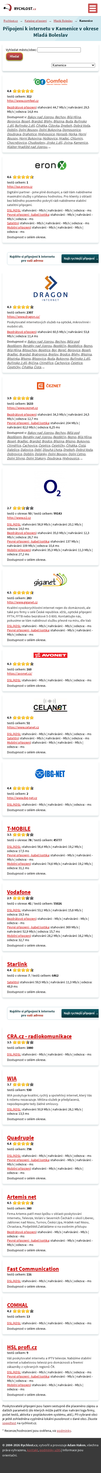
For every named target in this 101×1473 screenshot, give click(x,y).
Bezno (87, 346)
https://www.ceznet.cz (22, 408)
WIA (12, 1078)
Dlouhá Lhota (52, 450)
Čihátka (41, 125)
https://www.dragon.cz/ (23, 316)
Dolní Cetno (76, 454)
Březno (26, 358)
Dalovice (26, 450)
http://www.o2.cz (19, 518)
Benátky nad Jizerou (37, 346)
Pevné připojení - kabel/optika (28, 214)
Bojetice (44, 350)
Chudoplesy (36, 142)
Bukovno (62, 358)
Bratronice (39, 354)
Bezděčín (59, 346)
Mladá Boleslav (63, 21)
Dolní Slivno (16, 458)
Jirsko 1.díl (54, 142)
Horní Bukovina (30, 138)
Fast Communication (33, 1268)
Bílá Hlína (74, 117)
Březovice (39, 358)
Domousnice (71, 130)
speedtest (9, 1423)
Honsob (61, 134)
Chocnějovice (17, 142)
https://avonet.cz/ (19, 673)
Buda (69, 121)
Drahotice (29, 134)
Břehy (48, 121)
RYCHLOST (25, 8)
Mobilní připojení (19, 227)
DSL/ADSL (14, 210)
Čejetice (76, 363)
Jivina (67, 142)
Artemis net (21, 1196)
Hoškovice (50, 138)
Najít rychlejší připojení (79, 258)
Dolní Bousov (28, 130)
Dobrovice (14, 454)
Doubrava (14, 134)
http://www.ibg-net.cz (22, 798)
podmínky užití (49, 1450)
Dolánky (41, 454)
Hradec (64, 138)
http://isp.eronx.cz (19, 186)
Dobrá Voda (81, 125)
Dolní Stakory (36, 458)
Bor (53, 350)
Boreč (62, 350)
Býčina (33, 363)
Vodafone (19, 892)
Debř (37, 450)
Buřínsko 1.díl (80, 358)
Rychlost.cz (11, 21)
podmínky (64, 1430)
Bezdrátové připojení (21, 107)
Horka (72, 134)
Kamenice (81, 142)
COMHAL (17, 1305)
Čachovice (61, 363)
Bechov (60, 117)
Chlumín (76, 138)
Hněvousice (46, 134)
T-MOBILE (19, 828)
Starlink (17, 964)
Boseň (25, 121)
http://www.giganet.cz (22, 602)
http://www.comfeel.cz (23, 101)
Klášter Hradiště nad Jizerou (27, 147)
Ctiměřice (46, 363)
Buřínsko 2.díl (25, 125)
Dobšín (12, 130)
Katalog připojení (36, 21)
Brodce (65, 354)
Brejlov (53, 354)
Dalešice (13, 450)
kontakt (32, 1450)
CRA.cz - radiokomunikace (39, 1036)
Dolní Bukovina (50, 130)
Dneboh (66, 125)
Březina (58, 121)
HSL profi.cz (22, 1347)
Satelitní (13, 223)
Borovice (13, 121)
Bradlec (12, 354)
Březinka (13, 358)
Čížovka (53, 125)
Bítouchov (29, 350)
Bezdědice (74, 346)
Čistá (37, 367)
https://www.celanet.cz (23, 727)
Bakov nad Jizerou (40, 117)
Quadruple (20, 1137)
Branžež (36, 121)
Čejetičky (13, 367)
